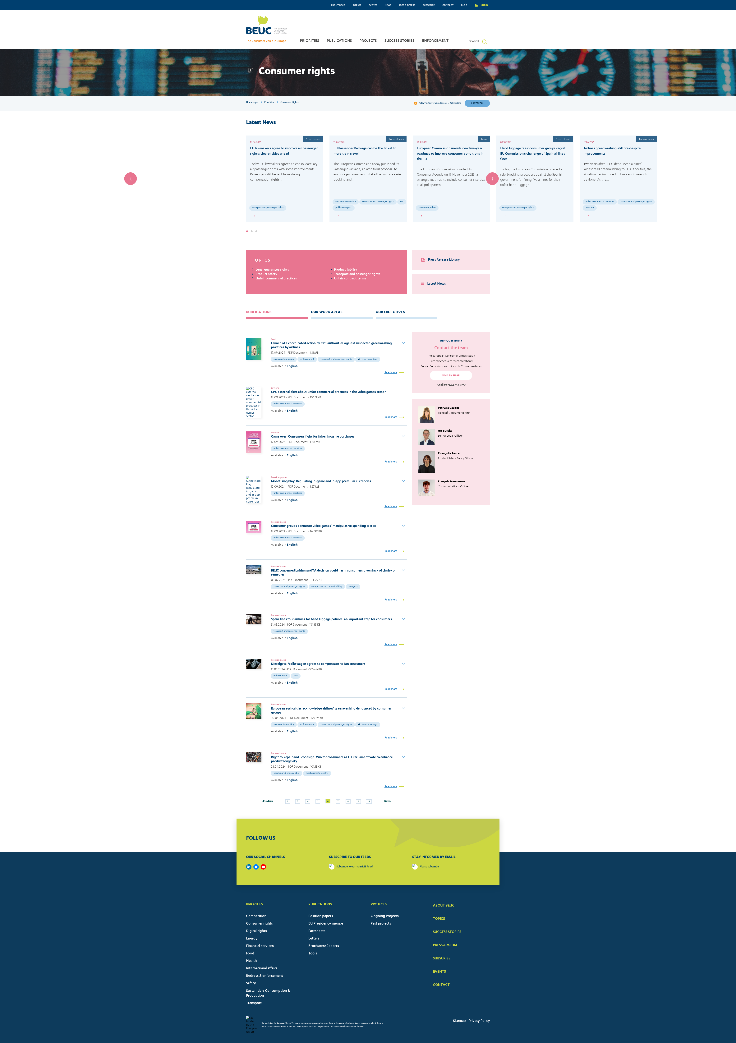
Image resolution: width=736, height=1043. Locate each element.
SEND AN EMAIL (451, 375)
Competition (256, 916)
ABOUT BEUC (338, 5)
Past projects (381, 924)
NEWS (388, 5)
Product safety (266, 274)
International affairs (261, 969)
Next (492, 178)
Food (250, 954)
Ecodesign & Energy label (286, 773)
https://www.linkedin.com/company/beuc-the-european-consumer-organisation (248, 867)
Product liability (345, 270)
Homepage (252, 102)
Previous (130, 178)
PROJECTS (368, 41)
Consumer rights (259, 924)
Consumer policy (427, 207)
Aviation (590, 207)
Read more (390, 372)
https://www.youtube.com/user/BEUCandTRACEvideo (263, 867)
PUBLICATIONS (339, 41)
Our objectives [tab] (390, 312)
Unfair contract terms (350, 279)
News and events (439, 103)
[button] (484, 41)
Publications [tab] (259, 312)
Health (251, 961)
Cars (296, 675)
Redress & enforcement (264, 976)
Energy (251, 939)
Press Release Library (444, 260)
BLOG (464, 5)
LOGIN (484, 5)
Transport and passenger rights (267, 207)
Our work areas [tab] (327, 312)
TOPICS (357, 5)
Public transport (343, 207)
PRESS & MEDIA (445, 945)
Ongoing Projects (385, 916)
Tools (312, 954)
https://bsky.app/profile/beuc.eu (256, 867)
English (292, 366)
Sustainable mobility (345, 201)
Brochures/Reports (323, 946)
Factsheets (316, 931)
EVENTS (373, 5)
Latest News (436, 284)
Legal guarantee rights (272, 270)
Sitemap (459, 1021)
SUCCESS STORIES (399, 41)
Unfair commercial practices (600, 201)
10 (370, 801)
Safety (251, 984)
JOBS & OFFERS (407, 5)
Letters (314, 939)
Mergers (353, 586)
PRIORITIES (309, 41)
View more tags (369, 359)
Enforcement (307, 359)
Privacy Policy (479, 1021)
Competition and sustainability (326, 586)
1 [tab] (247, 231)
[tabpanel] (284, 179)
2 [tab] (252, 231)
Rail (401, 201)
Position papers (320, 916)
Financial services (260, 946)
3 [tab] (256, 231)
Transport (254, 1003)
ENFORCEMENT (435, 41)
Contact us (477, 103)
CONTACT (447, 5)
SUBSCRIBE (429, 5)
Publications (455, 103)
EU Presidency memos (325, 924)
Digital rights (256, 931)
